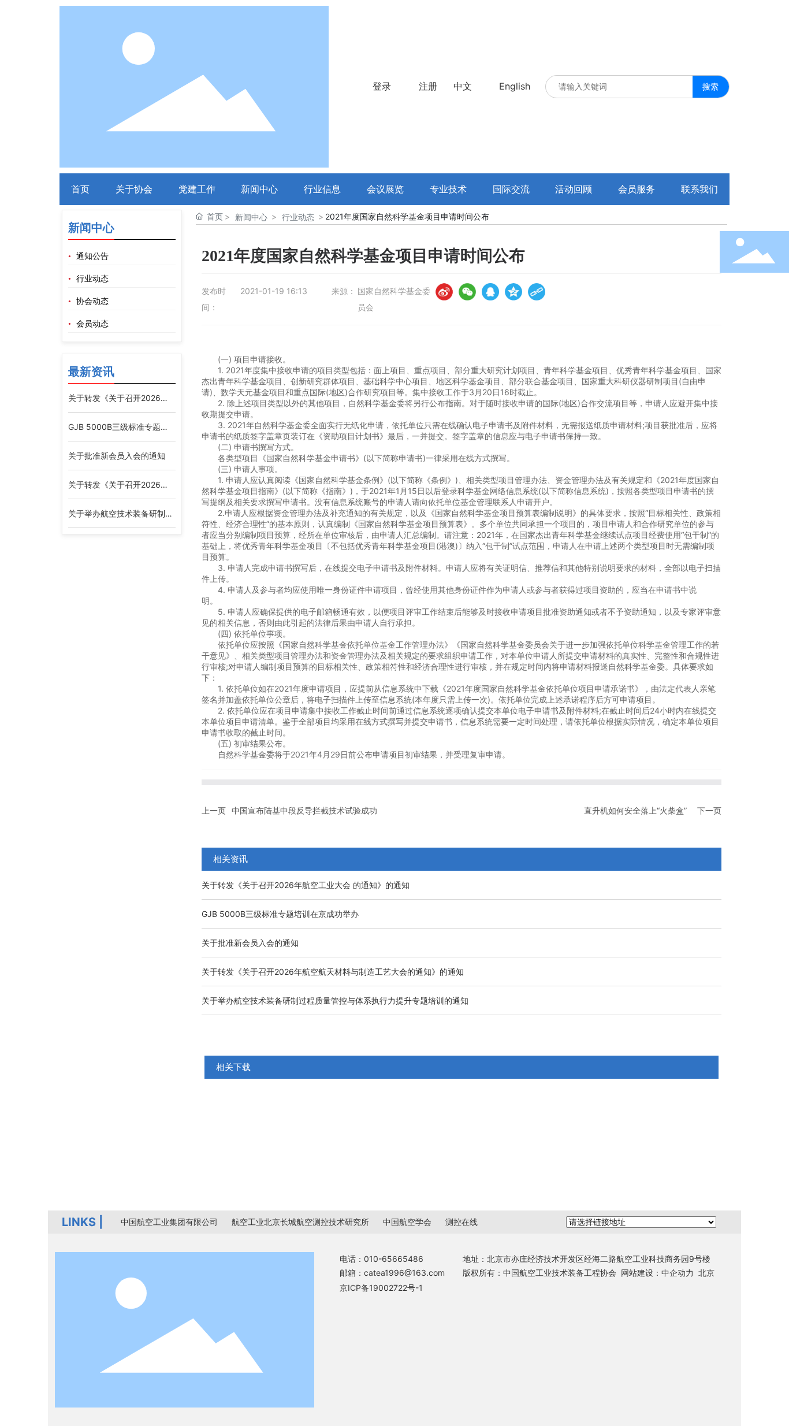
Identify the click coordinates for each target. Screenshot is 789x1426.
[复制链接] (536, 291)
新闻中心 (251, 217)
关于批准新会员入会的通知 (116, 456)
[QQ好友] (490, 291)
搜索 (710, 86)
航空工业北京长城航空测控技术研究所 (300, 1222)
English (514, 86)
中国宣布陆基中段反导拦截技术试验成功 (304, 810)
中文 (462, 86)
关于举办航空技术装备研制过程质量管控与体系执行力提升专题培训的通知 (335, 1000)
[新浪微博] (444, 291)
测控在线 (461, 1222)
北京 (706, 1273)
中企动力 (677, 1273)
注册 (428, 86)
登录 (382, 86)
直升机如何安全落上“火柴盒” (635, 810)
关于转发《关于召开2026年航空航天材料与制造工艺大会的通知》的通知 (333, 971)
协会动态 (92, 301)
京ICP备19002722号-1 (381, 1288)
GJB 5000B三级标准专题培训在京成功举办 (280, 914)
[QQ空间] (513, 291)
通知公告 (92, 256)
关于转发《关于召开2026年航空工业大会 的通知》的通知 (306, 885)
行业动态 (92, 278)
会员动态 (92, 324)
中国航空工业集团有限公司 (169, 1222)
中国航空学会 (407, 1222)
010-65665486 (393, 1259)
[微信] (467, 291)
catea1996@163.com (404, 1273)
